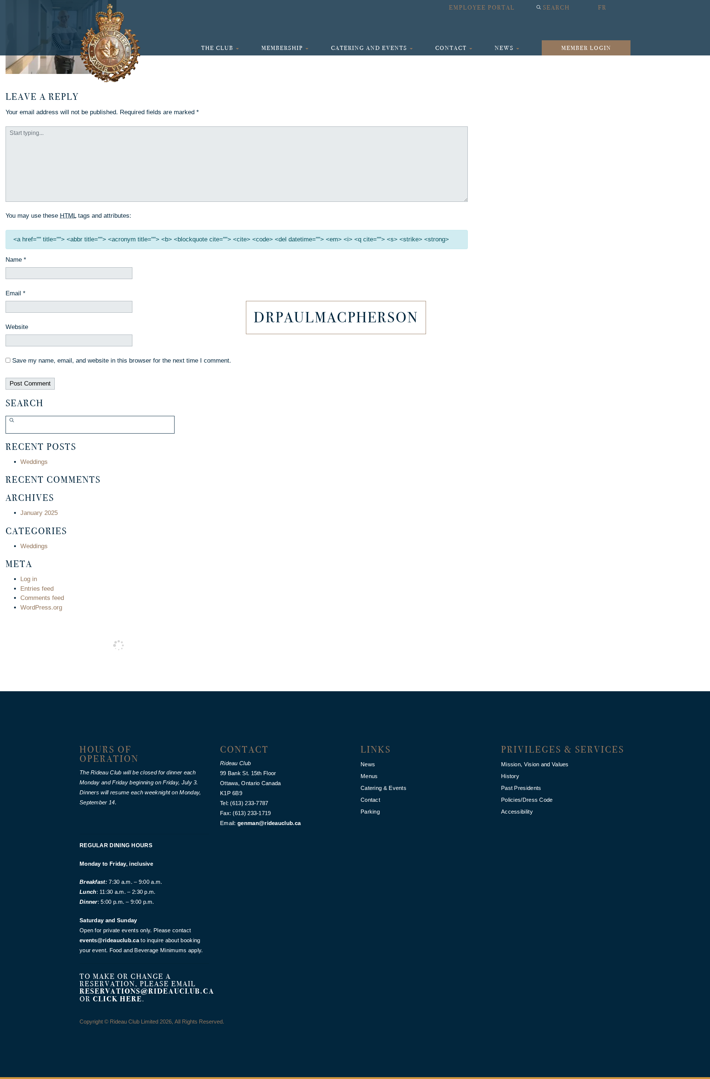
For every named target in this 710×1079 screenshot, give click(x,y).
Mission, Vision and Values (535, 764)
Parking (370, 811)
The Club (218, 47)
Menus (369, 776)
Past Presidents (521, 788)
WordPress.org (41, 607)
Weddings (34, 461)
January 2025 (39, 512)
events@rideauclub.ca (109, 940)
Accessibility (517, 811)
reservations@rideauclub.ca (147, 991)
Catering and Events (370, 47)
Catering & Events (383, 788)
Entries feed (37, 588)
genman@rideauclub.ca (269, 823)
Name (16, 259)
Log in (28, 579)
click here (117, 999)
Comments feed (42, 597)
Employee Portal (482, 7)
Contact (452, 47)
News (505, 47)
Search (556, 7)
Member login (586, 47)
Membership (283, 47)
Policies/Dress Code (527, 800)
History (510, 776)
